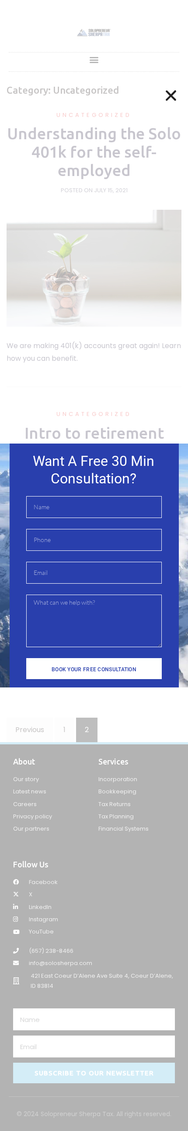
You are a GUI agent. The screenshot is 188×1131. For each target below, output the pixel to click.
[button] (171, 95)
